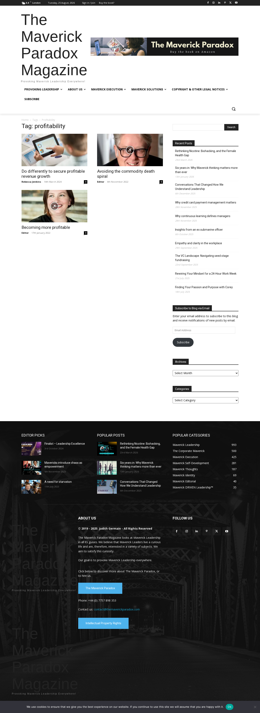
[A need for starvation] (31, 487)
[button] (233, 109)
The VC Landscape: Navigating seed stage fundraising (202, 258)
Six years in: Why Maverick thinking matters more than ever (206, 170)
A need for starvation (58, 481)
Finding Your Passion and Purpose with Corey (204, 287)
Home (25, 120)
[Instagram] (213, 3)
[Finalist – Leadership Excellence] (31, 449)
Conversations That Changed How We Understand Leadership (199, 187)
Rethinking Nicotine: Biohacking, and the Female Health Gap (205, 153)
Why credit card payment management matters (205, 202)
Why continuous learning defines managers (202, 216)
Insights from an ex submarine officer (199, 229)
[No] (255, 707)
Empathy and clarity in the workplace (198, 243)
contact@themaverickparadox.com (117, 609)
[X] (230, 3)
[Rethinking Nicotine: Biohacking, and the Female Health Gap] (107, 449)
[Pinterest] (225, 3)
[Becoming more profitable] (54, 206)
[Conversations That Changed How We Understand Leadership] (107, 487)
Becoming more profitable (46, 227)
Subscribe (183, 342)
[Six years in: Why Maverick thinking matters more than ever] (107, 468)
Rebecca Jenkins (31, 181)
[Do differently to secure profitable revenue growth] (54, 150)
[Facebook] (208, 3)
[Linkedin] (219, 3)
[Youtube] (236, 3)
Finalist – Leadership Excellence (64, 443)
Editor (100, 181)
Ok (229, 706)
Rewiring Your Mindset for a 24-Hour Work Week (205, 273)
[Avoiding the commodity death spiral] (130, 150)
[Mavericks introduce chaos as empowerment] (31, 468)
